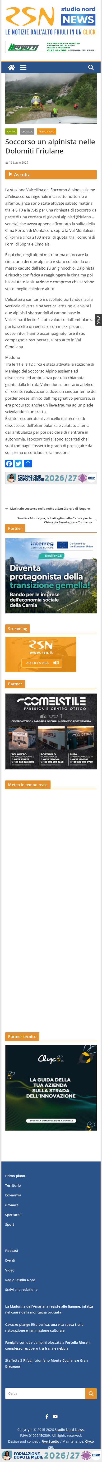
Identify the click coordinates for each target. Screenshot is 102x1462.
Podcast (11, 1250)
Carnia (11, 131)
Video (9, 1270)
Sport (9, 1224)
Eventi (10, 1260)
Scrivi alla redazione (21, 1289)
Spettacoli (13, 1214)
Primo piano (46, 131)
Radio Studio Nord (20, 1280)
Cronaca (27, 131)
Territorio (13, 1185)
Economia (13, 1195)
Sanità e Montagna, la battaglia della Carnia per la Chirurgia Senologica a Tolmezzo (54, 520)
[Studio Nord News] (11, 67)
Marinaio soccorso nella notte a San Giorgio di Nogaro (50, 508)
